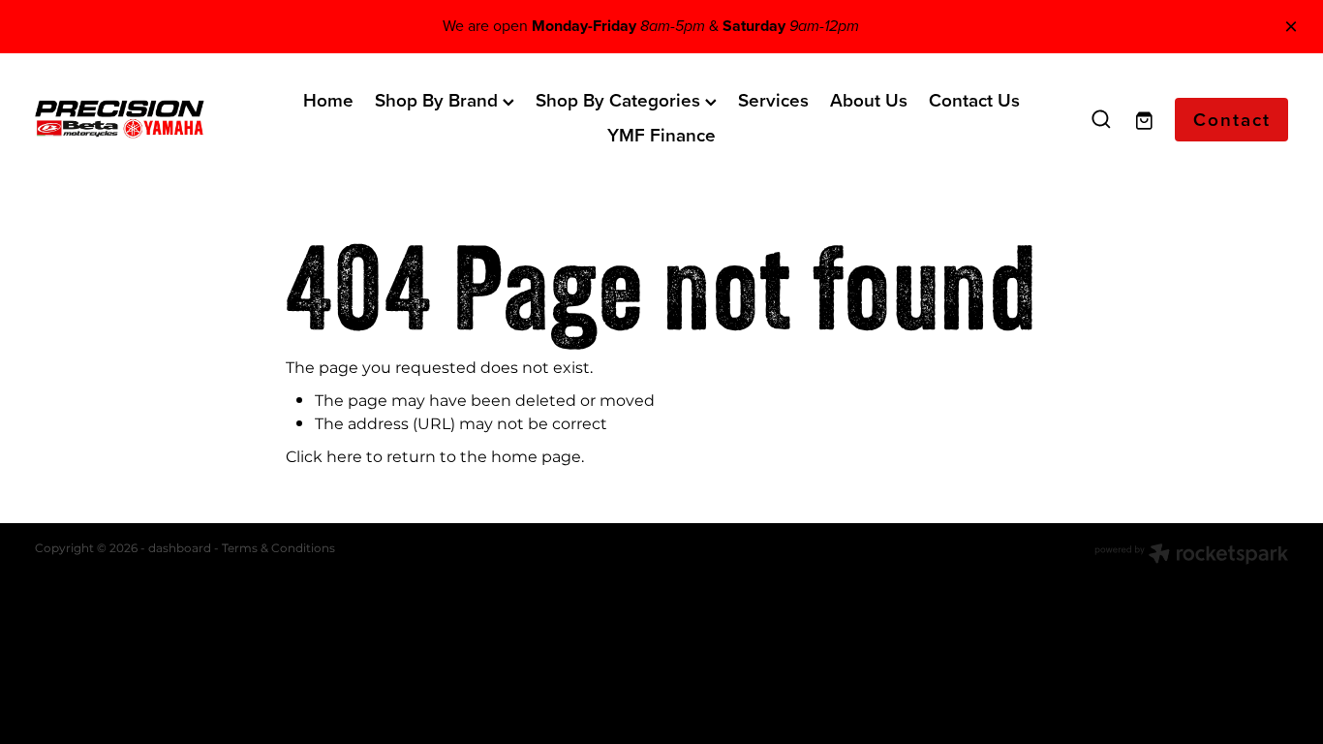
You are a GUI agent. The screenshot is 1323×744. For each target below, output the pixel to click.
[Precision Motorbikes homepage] (160, 119)
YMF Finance (661, 134)
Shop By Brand (439, 99)
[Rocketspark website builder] (1191, 556)
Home (328, 99)
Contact (1232, 119)
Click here (324, 457)
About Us (869, 99)
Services (773, 99)
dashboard (179, 549)
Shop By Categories (620, 99)
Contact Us (974, 99)
